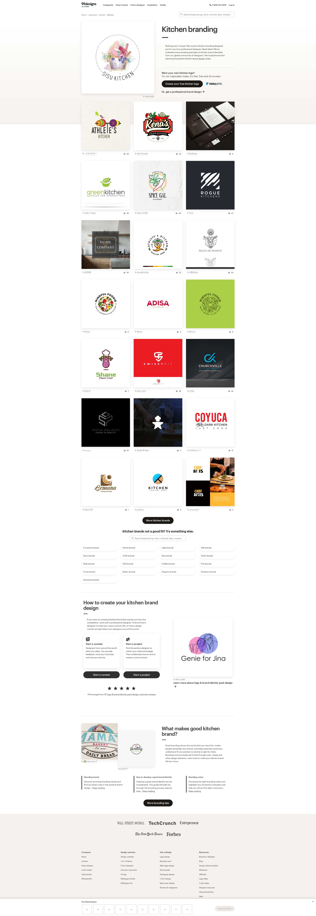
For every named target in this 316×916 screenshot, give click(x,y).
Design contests (127, 857)
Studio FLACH (142, 213)
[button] (313, 902)
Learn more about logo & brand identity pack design (203, 682)
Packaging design (167, 874)
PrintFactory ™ (194, 450)
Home (84, 15)
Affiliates (202, 874)
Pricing (123, 874)
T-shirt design (165, 879)
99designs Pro (126, 883)
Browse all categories (168, 888)
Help (201, 896)
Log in (232, 5)
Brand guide (165, 870)
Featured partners (206, 892)
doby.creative (141, 391)
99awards (203, 870)
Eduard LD (89, 509)
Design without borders (208, 866)
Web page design (167, 866)
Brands (102, 15)
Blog (201, 861)
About (83, 857)
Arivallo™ (124, 768)
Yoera (191, 213)
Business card (165, 861)
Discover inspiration (129, 870)
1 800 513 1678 (219, 5)
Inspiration (152, 5)
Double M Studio (143, 450)
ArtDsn (191, 391)
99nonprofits (86, 879)
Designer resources (207, 888)
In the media (86, 870)
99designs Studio (128, 879)
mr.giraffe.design (143, 272)
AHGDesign (193, 272)
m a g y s (88, 450)
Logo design (165, 857)
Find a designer (137, 5)
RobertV (88, 391)
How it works (122, 5)
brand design (198, 58)
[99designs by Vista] (88, 4)
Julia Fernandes (142, 153)
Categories (108, 5)
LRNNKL (88, 272)
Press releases (87, 866)
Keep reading (98, 788)
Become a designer (207, 857)
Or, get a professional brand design (182, 91)
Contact (84, 861)
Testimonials (86, 874)
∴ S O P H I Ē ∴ (91, 153)
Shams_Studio (180, 679)
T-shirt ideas (204, 883)
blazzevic (192, 331)
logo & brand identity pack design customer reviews (131, 694)
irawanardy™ (194, 509)
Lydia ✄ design (90, 213)
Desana (87, 331)
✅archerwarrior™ (90, 761)
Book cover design (167, 883)
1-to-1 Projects (126, 861)
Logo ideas (203, 879)
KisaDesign (193, 153)
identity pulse (149, 96)
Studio (163, 5)
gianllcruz (140, 509)
